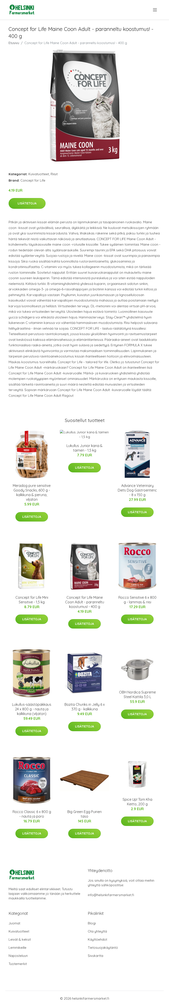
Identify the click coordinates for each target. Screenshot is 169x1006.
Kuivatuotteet (38, 174)
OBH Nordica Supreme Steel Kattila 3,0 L (137, 694)
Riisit (54, 174)
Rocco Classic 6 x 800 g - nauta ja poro (32, 813)
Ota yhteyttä (97, 931)
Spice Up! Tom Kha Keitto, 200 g (137, 801)
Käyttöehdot (97, 939)
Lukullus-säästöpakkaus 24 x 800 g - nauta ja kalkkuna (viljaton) (31, 709)
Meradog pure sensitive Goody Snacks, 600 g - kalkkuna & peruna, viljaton (32, 492)
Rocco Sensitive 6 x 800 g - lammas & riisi (137, 599)
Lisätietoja (27, 203)
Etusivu (14, 43)
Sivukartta (95, 956)
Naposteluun (18, 956)
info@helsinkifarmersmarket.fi (111, 895)
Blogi (92, 923)
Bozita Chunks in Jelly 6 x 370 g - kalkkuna (84, 706)
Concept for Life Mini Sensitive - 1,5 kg (31, 599)
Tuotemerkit (18, 964)
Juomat (14, 923)
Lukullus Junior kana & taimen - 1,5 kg (84, 447)
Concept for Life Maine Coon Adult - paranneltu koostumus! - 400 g (84, 602)
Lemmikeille (17, 947)
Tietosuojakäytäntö (103, 947)
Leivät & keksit (20, 939)
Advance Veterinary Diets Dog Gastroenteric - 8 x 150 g (137, 490)
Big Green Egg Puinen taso (84, 813)
